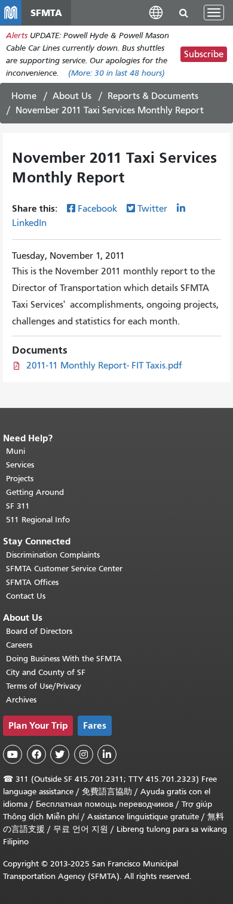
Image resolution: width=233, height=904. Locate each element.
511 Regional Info (38, 520)
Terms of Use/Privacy (43, 686)
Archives (21, 700)
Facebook (97, 208)
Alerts (16, 35)
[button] (156, 12)
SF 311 (18, 506)
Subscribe (203, 54)
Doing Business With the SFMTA (64, 659)
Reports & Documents (153, 96)
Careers (19, 645)
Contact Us (25, 596)
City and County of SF (45, 672)
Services (20, 465)
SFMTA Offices (32, 582)
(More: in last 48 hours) (116, 73)
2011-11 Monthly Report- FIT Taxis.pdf (104, 365)
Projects (19, 478)
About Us (72, 96)
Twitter (152, 208)
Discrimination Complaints (53, 555)
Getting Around (35, 492)
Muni (15, 451)
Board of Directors (39, 631)
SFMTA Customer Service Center (64, 569)
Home (23, 96)
